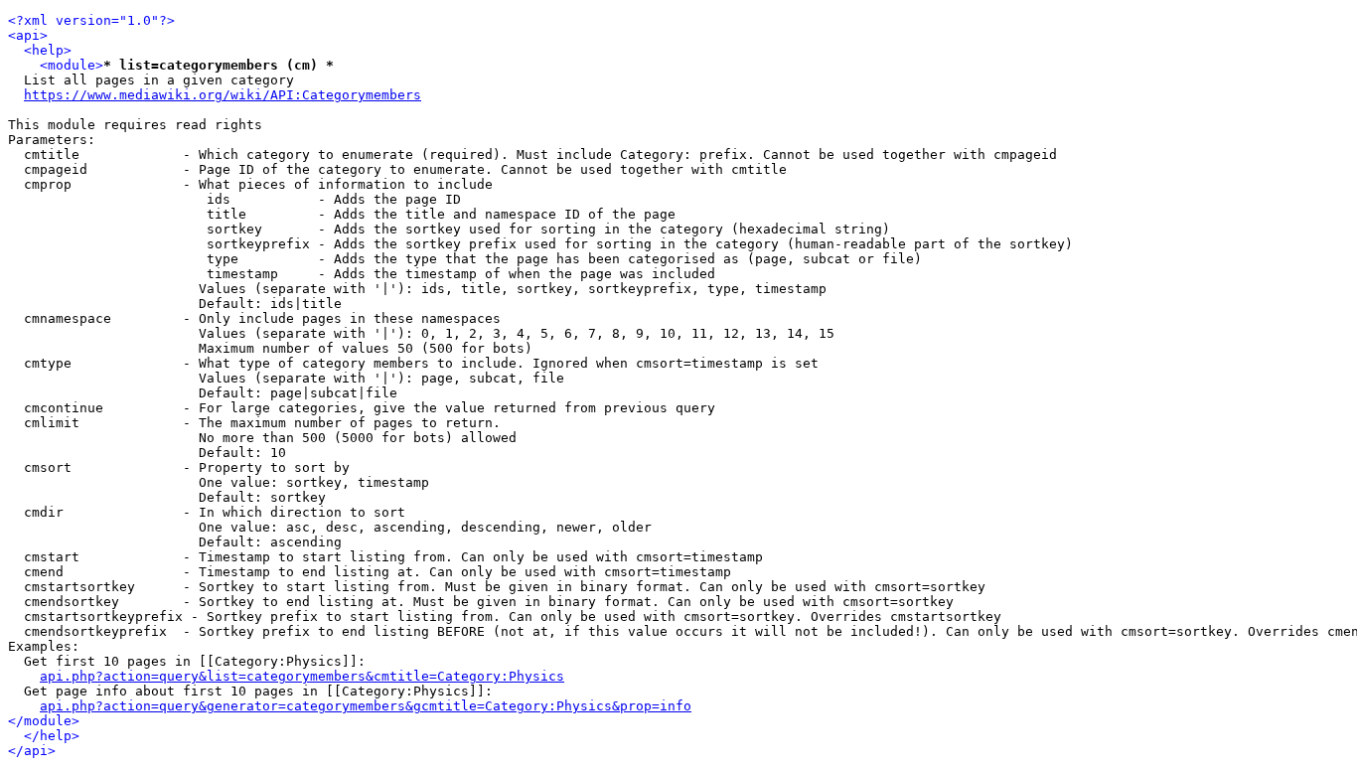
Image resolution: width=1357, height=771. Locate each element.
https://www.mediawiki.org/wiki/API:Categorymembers (222, 94)
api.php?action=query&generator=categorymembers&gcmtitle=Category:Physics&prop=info (365, 705)
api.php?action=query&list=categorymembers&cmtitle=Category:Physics (302, 676)
